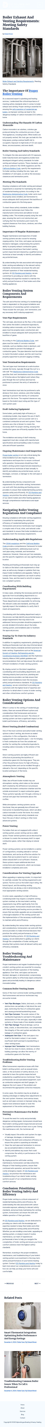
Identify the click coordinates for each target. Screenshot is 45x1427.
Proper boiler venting (10, 455)
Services (22, 1411)
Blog (22, 1414)
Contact (22, 1418)
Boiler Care (21, 1342)
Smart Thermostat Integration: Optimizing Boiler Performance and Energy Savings (20, 1335)
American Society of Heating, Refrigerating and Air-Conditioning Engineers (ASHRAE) (22, 653)
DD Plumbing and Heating (21, 273)
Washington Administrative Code (15, 194)
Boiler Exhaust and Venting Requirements (18, 81)
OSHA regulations (12, 543)
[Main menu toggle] (39, 4)
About (22, 1408)
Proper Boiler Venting (20, 92)
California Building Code (12, 168)
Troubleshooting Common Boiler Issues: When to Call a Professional (21, 1384)
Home (22, 1405)
